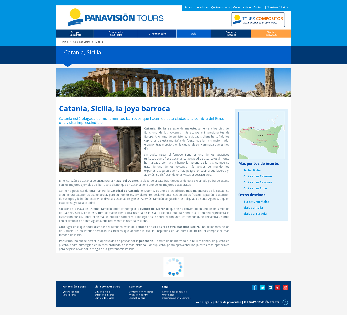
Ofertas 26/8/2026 (271, 33)
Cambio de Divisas (104, 297)
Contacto (258, 7)
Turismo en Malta (256, 201)
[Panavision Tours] (116, 17)
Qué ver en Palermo (257, 176)
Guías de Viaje (242, 7)
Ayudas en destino (139, 294)
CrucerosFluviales (231, 33)
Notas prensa (69, 294)
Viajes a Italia (253, 207)
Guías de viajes (81, 42)
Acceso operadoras (197, 7)
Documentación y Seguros (176, 297)
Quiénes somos (221, 7)
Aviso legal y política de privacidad (218, 302)
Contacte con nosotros (141, 291)
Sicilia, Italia (252, 170)
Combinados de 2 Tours (115, 33)
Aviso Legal (168, 294)
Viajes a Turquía (255, 213)
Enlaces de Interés (104, 294)
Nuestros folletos (277, 7)
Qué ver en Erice (255, 188)
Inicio (65, 42)
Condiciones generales (174, 291)
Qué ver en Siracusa (257, 182)
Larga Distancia (137, 297)
